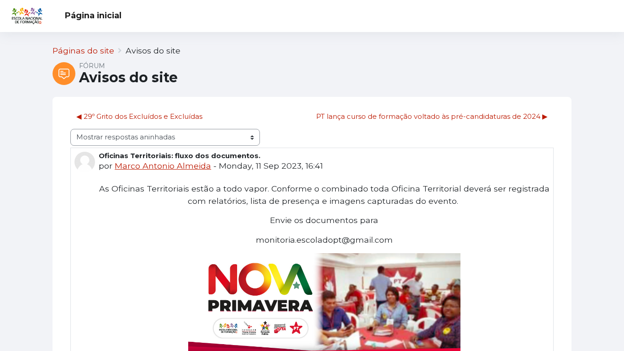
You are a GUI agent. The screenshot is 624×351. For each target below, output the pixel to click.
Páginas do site (83, 50)
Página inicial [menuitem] (93, 15)
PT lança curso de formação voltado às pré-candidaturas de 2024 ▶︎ (432, 116)
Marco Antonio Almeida (163, 165)
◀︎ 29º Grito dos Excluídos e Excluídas (139, 116)
